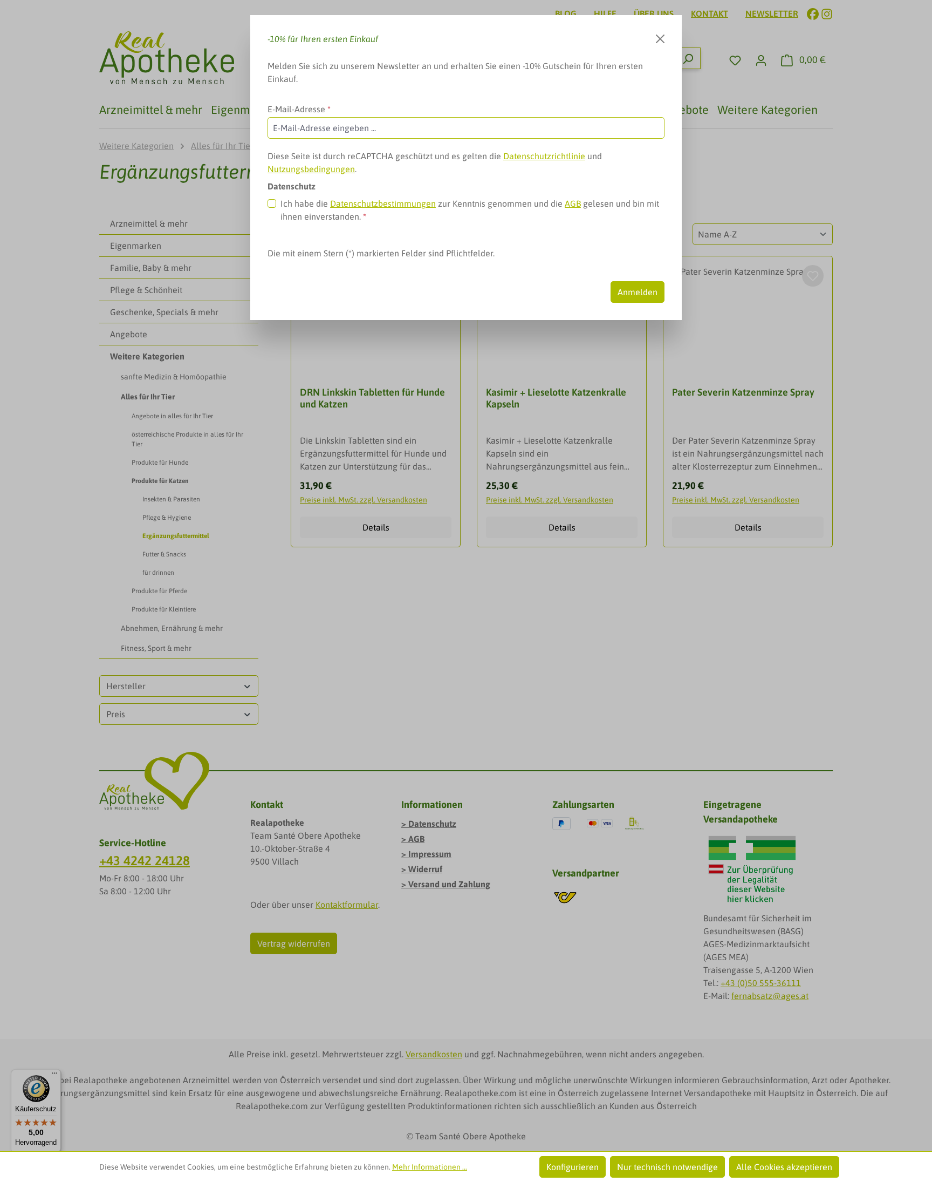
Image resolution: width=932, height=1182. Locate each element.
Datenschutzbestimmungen (383, 203)
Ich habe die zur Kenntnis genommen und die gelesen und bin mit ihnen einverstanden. (469, 210)
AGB (573, 203)
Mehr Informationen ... (429, 1167)
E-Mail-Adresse (299, 109)
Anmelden (637, 292)
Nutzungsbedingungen (311, 169)
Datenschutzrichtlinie (544, 156)
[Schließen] (660, 38)
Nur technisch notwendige (667, 1167)
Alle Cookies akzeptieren (784, 1167)
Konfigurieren (572, 1167)
